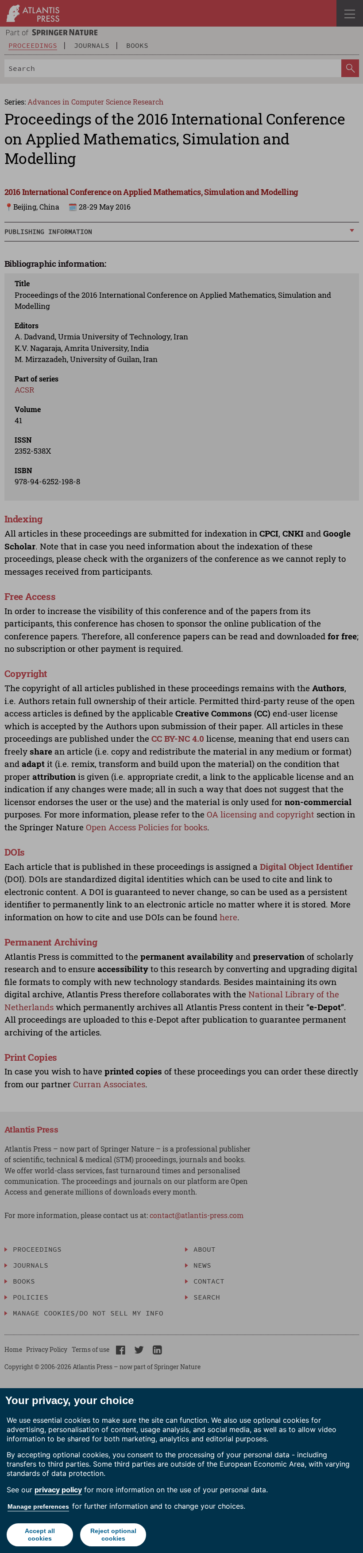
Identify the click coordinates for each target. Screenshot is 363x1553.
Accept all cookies (40, 1534)
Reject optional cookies (113, 1534)
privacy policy (58, 1489)
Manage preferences (38, 1506)
